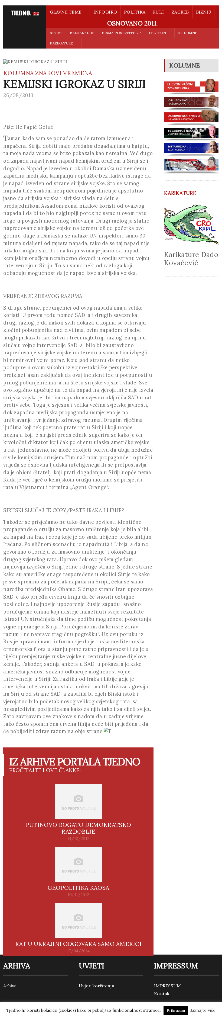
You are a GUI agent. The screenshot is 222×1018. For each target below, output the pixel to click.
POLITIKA (134, 12)
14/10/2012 (78, 838)
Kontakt (162, 993)
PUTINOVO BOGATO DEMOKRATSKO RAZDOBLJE (78, 828)
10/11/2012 (78, 894)
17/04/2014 (78, 951)
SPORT (56, 33)
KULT (158, 12)
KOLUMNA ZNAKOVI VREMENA (47, 73)
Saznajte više (203, 1010)
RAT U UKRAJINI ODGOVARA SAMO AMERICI (78, 944)
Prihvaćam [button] (176, 1010)
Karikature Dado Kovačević (191, 258)
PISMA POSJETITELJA (121, 33)
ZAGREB (180, 12)
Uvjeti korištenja (96, 985)
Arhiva (10, 985)
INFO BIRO (105, 12)
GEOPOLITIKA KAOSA (78, 887)
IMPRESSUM (167, 985)
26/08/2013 (18, 95)
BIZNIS (203, 12)
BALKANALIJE (82, 33)
